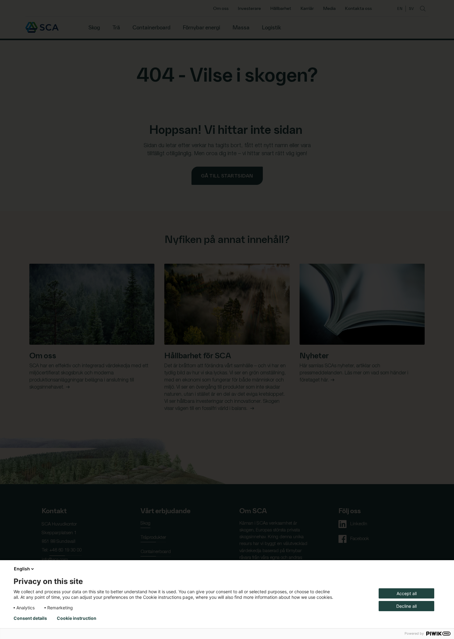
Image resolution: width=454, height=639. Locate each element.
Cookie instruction (76, 618)
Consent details (30, 618)
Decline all (406, 606)
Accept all (407, 593)
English (22, 568)
